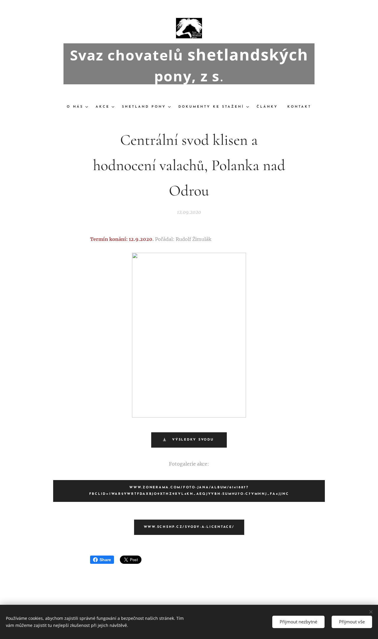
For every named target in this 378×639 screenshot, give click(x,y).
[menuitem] (79, 107)
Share (105, 559)
